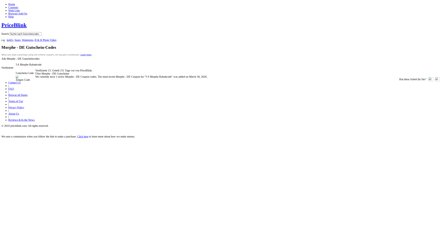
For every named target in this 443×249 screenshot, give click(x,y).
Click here (82, 136)
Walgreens (27, 40)
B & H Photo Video (45, 40)
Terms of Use (15, 101)
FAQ (11, 88)
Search (5, 33)
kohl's (10, 40)
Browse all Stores (18, 95)
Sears (17, 40)
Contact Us (14, 82)
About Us (13, 113)
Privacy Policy (16, 107)
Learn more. (86, 55)
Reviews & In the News (21, 119)
